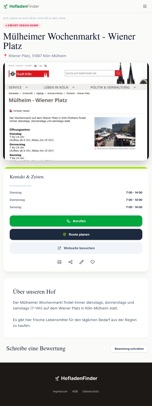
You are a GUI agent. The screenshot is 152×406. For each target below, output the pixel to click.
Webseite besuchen (79, 248)
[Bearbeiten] (81, 262)
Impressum (60, 391)
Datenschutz (91, 391)
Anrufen (79, 221)
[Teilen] (70, 262)
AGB (75, 391)
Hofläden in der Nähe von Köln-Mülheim (34, 18)
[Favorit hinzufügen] (92, 262)
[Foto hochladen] (59, 262)
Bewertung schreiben (129, 348)
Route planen (79, 234)
